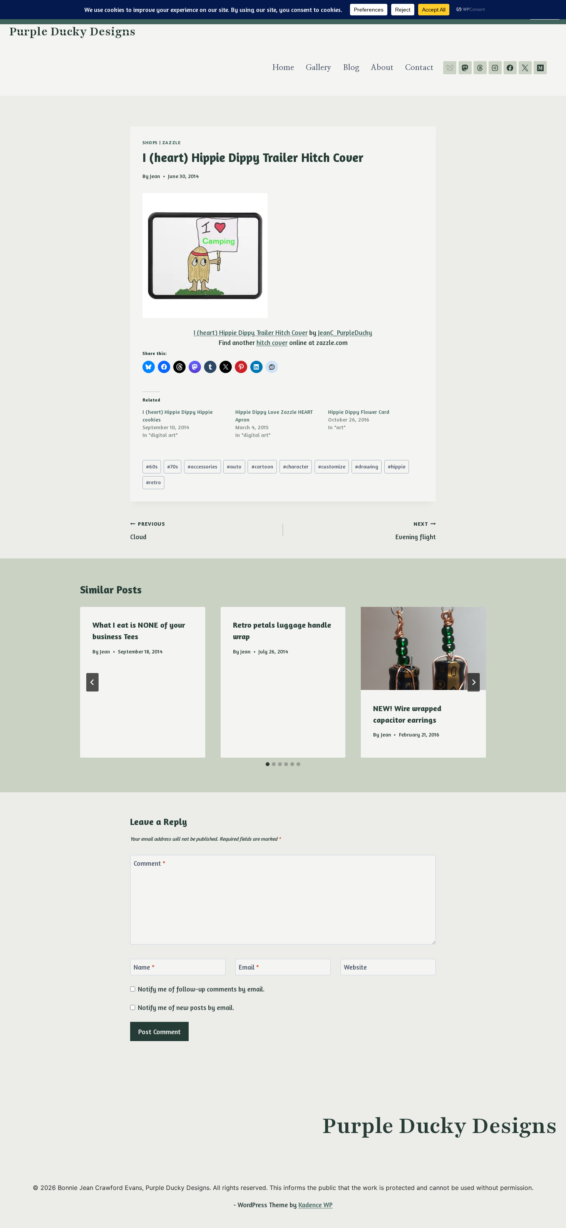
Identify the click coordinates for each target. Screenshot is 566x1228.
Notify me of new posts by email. (186, 1007)
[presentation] (423, 648)
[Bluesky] (449, 67)
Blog (351, 68)
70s (172, 466)
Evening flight (415, 531)
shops (149, 142)
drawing (366, 466)
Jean (155, 176)
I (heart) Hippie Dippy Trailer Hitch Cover (251, 332)
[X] (525, 67)
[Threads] (480, 67)
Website (355, 967)
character (295, 466)
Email (249, 967)
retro (153, 482)
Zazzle (171, 142)
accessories (202, 466)
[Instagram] (495, 67)
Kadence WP (315, 1205)
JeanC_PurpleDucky (345, 332)
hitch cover (272, 342)
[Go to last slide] (92, 682)
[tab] (268, 764)
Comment (150, 863)
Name (144, 967)
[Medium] (540, 67)
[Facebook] (510, 67)
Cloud (147, 531)
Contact (419, 68)
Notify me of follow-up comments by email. (201, 989)
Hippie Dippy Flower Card (358, 411)
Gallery (318, 68)
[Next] (473, 682)
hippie (396, 466)
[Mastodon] (465, 67)
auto (234, 466)
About (382, 68)
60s (151, 466)
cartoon (262, 466)
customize (331, 466)
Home (283, 68)
